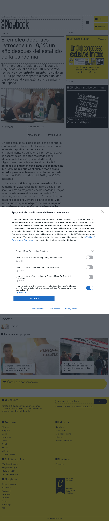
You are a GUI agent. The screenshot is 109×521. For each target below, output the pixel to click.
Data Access (54, 309)
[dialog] (54, 260)
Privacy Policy (70, 309)
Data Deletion (38, 309)
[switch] (89, 257)
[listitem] (54, 251)
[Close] (103, 212)
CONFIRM (34, 298)
